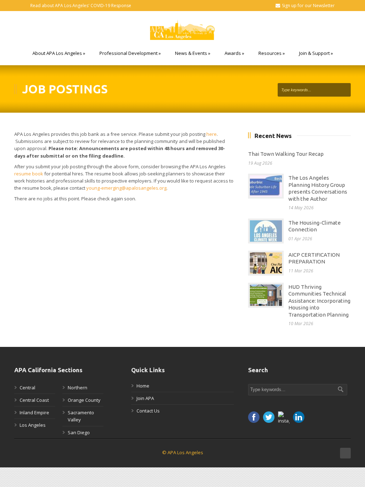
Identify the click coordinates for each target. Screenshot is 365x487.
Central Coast (34, 400)
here (211, 134)
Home (143, 386)
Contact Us (148, 410)
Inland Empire (34, 412)
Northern (77, 387)
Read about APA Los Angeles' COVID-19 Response (80, 5)
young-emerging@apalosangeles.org (126, 188)
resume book (28, 173)
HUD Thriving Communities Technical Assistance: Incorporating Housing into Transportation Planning (319, 301)
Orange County (84, 400)
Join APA (145, 398)
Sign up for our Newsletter (308, 5)
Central (27, 387)
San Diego (79, 432)
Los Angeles (33, 425)
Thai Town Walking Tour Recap (286, 154)
